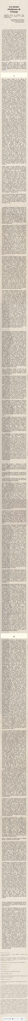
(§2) (5, 69)
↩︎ (8, 955)
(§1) (8, 66)
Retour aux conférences (14, 2)
